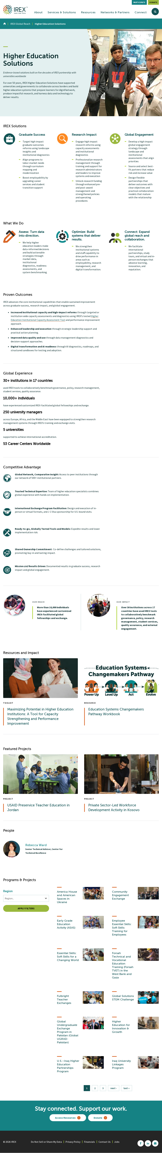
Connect (141, 12)
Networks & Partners (115, 12)
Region (8, 891)
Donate (153, 2)
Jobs (116, 1141)
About (38, 12)
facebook (140, 1143)
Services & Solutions (62, 12)
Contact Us (105, 1141)
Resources (88, 12)
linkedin (148, 1143)
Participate (139, 2)
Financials (89, 1141)
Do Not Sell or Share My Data (46, 1141)
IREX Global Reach (20, 23)
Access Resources (65, 1117)
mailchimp (155, 1143)
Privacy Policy (72, 1141)
